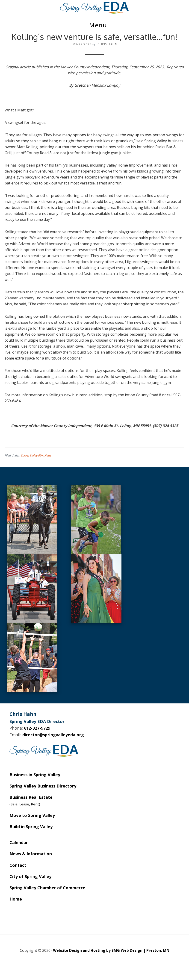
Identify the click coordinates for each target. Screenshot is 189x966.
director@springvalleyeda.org (53, 734)
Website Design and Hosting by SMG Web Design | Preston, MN (111, 950)
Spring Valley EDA (94, 7)
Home (15, 899)
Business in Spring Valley (34, 774)
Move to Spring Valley (32, 815)
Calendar (18, 842)
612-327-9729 (37, 728)
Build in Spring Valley (31, 826)
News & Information (30, 853)
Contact (17, 865)
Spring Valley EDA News (36, 455)
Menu (98, 25)
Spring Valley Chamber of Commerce (47, 887)
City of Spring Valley (30, 876)
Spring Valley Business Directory (42, 786)
